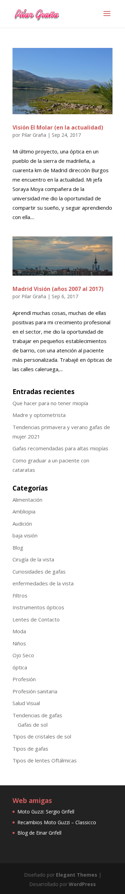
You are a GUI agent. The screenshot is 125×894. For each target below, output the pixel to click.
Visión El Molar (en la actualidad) (57, 127)
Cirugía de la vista (33, 559)
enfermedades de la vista (43, 583)
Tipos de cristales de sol (41, 736)
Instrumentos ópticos (38, 607)
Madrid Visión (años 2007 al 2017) (57, 289)
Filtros (19, 595)
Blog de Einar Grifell (39, 832)
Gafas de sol (33, 724)
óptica (19, 667)
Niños (19, 643)
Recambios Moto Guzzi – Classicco (56, 822)
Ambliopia (23, 511)
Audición (22, 523)
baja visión (25, 535)
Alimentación (27, 499)
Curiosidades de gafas (39, 571)
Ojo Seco (23, 655)
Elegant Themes (76, 874)
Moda (19, 631)
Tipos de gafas (30, 748)
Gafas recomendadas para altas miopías (60, 448)
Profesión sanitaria (34, 691)
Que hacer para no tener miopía (50, 403)
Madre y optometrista (39, 414)
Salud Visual (26, 703)
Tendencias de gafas (37, 715)
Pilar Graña (34, 135)
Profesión (24, 679)
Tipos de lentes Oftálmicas (44, 760)
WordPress (82, 884)
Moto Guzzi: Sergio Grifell (45, 811)
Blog (17, 547)
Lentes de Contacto (36, 619)
